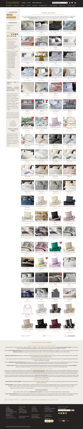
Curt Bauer (9, 73)
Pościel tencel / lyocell (11, 47)
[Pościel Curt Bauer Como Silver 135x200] (41, 104)
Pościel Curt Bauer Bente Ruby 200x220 (55, 93)
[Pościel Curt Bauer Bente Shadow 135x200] (69, 86)
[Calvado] (12, 2)
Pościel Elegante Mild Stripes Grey (69, 237)
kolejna (49, 335)
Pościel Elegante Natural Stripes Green (55, 253)
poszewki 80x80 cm (11, 67)
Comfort (9, 27)
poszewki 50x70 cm (11, 65)
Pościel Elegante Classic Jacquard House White (41, 160)
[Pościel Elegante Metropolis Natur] (27, 231)
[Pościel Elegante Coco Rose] (41, 200)
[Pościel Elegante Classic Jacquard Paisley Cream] (55, 169)
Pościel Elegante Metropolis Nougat (41, 237)
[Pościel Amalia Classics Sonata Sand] (27, 71)
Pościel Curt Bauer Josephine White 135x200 (55, 111)
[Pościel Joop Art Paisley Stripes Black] (69, 323)
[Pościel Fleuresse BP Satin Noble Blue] (27, 292)
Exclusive (9, 29)
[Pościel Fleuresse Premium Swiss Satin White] (27, 307)
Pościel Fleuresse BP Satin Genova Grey (41, 284)
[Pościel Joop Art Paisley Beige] (27, 323)
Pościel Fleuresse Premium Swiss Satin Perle (69, 299)
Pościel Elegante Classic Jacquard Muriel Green (69, 160)
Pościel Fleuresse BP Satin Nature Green (55, 284)
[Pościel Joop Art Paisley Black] (41, 323)
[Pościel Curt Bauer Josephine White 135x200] (55, 104)
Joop (8, 78)
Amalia (8, 71)
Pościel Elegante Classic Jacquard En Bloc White (69, 145)
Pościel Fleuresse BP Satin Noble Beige (69, 284)
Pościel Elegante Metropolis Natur (27, 237)
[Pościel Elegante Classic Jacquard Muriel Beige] (55, 154)
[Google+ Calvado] (61, 413)
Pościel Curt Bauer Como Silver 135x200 (41, 111)
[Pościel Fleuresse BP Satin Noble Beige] (69, 277)
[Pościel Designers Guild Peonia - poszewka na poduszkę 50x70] (41, 121)
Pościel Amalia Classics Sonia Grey (41, 78)
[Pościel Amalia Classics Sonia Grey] (41, 71)
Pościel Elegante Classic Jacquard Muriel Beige (55, 160)
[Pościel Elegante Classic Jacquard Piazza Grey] (41, 184)
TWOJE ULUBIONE (35, 411)
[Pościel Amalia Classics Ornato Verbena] (27, 56)
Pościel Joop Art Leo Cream (41, 313)
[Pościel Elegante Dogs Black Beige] (55, 215)
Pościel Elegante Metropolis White (55, 237)
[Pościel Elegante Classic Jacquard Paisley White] (27, 184)
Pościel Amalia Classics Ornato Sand (69, 47)
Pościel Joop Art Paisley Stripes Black (69, 330)
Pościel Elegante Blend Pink (55, 127)
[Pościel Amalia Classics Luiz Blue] (69, 25)
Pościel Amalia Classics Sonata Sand (28, 78)
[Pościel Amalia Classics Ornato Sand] (69, 40)
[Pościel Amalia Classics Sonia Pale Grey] (69, 71)
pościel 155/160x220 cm (12, 55)
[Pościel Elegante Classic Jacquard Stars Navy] (27, 200)
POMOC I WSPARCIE (22, 409)
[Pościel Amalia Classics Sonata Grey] (55, 56)
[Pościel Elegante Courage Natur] (27, 215)
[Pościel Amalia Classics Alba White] (41, 25)
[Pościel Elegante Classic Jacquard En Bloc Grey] (55, 138)
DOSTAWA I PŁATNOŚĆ (23, 411)
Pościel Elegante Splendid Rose (55, 267)
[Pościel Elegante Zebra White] (69, 261)
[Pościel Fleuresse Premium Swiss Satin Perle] (69, 292)
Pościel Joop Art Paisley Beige (27, 329)
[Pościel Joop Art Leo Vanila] (69, 307)
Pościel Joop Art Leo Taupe (55, 313)
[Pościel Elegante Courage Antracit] (69, 200)
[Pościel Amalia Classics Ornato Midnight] (55, 40)
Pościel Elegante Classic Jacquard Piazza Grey (41, 191)
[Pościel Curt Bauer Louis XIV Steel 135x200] (69, 104)
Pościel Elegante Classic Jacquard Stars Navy (27, 207)
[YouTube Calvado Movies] (63, 413)
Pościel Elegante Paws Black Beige (27, 268)
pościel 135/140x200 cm (12, 52)
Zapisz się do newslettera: (62, 408)
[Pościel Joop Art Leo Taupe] (55, 307)
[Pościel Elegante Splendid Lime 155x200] (41, 261)
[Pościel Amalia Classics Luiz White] (41, 40)
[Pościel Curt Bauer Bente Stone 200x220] (27, 104)
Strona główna (8, 9)
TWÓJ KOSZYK (34, 409)
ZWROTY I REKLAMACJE (23, 412)
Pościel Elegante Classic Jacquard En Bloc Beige (41, 145)
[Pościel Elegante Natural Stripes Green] (55, 246)
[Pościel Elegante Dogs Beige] (41, 215)
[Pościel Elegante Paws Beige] (69, 246)
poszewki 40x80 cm (11, 63)
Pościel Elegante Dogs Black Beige (55, 222)
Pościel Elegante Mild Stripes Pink (41, 252)
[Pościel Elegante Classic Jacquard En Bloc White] (69, 138)
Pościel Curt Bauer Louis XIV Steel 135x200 (69, 111)
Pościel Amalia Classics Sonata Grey (55, 62)
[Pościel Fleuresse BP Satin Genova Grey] (41, 277)
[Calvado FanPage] (59, 413)
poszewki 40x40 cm (11, 62)
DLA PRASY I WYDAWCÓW (49, 411)
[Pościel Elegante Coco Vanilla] (55, 200)
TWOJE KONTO (34, 408)
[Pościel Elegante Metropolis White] (55, 231)
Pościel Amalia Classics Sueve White (41, 93)
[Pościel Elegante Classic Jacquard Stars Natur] (69, 184)
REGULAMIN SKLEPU (35, 416)
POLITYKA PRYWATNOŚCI (36, 417)
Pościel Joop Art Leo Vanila (69, 313)
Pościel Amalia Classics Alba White (41, 32)
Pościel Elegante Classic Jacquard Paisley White (27, 191)
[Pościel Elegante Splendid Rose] (55, 261)
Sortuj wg (66, 336)
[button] (37, 400)
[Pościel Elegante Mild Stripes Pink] (41, 246)
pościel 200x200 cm (11, 56)
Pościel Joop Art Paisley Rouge (55, 329)
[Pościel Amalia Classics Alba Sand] (27, 25)
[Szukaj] (67, 3)
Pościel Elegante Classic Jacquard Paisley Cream (55, 176)
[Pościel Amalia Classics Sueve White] (41, 86)
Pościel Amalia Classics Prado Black (41, 62)
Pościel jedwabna (10, 43)
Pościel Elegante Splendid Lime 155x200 (41, 268)
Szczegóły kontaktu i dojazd (11, 417)
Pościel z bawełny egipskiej (12, 46)
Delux (8, 28)
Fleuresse (9, 77)
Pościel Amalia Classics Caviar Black (55, 32)
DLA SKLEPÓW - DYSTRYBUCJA (49, 408)
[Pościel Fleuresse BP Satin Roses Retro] (41, 292)
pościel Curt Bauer (38, 388)
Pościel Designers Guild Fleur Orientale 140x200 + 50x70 (27, 128)
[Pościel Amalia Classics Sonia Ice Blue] (55, 71)
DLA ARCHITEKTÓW (47, 409)
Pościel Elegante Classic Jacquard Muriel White (27, 176)
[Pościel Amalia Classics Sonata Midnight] (69, 56)
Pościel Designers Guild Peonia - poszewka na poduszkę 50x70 (41, 128)
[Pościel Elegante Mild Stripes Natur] (27, 246)
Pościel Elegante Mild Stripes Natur (27, 253)
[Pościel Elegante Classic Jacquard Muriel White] (27, 169)
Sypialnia (14, 9)
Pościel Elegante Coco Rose (41, 206)
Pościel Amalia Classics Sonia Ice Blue (55, 78)
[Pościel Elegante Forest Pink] (69, 215)
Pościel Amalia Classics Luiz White (41, 46)
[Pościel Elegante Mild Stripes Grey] (69, 231)
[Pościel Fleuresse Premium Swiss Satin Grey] (55, 292)
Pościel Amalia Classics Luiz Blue (69, 31)
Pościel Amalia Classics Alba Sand (27, 31)
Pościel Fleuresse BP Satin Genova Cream (27, 284)
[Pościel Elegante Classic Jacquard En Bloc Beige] (41, 138)
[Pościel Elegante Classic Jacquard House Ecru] (27, 154)
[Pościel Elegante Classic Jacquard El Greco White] (27, 138)
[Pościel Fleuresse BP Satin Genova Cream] (27, 277)
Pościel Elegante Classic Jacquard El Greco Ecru (69, 128)
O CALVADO (21, 408)
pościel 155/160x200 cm (12, 54)
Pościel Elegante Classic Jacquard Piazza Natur (55, 191)
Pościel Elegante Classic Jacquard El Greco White (27, 145)
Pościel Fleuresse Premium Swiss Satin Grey (55, 299)
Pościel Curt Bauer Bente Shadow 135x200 (69, 93)
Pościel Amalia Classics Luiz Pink (27, 46)
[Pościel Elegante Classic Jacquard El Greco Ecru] (69, 121)
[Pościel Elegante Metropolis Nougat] (41, 231)
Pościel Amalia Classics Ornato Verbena (28, 62)
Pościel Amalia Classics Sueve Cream (27, 93)
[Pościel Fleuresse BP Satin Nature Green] (55, 277)
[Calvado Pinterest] (66, 413)
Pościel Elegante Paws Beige (69, 252)
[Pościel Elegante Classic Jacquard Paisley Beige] (41, 169)
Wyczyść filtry (12, 20)
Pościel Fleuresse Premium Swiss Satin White (27, 314)
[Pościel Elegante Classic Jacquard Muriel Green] (69, 154)
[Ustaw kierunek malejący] (75, 335)
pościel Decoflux (61, 388)
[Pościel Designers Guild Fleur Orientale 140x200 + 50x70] (27, 121)
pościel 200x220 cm (11, 58)
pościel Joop (52, 388)
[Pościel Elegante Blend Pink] (55, 121)
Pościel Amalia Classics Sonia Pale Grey (69, 78)
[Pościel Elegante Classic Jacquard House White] (41, 154)
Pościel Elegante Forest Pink (69, 221)
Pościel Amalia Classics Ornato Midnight (55, 47)
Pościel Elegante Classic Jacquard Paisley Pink (69, 176)
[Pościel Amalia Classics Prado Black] (41, 56)
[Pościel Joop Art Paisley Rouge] (55, 323)
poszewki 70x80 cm (11, 66)
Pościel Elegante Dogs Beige (41, 221)
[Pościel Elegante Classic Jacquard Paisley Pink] (69, 169)
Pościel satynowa (10, 40)
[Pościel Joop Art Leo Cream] (41, 307)
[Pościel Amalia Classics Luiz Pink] (27, 40)
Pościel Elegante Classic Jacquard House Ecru (27, 160)
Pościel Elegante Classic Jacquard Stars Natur (69, 191)
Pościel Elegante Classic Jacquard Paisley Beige (41, 176)
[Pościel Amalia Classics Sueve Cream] (27, 86)
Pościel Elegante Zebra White (69, 267)
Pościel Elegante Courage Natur (27, 221)
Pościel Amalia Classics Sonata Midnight (69, 62)
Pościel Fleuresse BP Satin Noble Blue (27, 299)
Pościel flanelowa (10, 48)
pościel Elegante (46, 388)
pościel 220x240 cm (11, 59)
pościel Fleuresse (69, 388)
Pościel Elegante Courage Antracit (69, 206)
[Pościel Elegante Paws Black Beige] (27, 261)
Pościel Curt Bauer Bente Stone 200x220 (27, 111)
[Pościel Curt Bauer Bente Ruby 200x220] (55, 86)
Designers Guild (10, 74)
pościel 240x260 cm (11, 60)
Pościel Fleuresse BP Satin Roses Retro (41, 299)
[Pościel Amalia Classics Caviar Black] (55, 25)
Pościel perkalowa (11, 44)
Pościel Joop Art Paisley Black (41, 329)
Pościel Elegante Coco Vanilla (55, 206)
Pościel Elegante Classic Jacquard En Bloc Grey (55, 145)
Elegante (9, 75)
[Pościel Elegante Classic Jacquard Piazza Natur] (55, 184)
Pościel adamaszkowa (11, 42)
